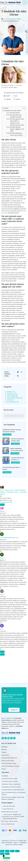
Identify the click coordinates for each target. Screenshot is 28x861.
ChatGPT (8, 96)
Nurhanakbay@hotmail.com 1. (9, 537)
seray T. (2, 558)
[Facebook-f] (11, 738)
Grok (16, 96)
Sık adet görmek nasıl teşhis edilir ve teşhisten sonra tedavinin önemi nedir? (17, 122)
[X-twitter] (14, 738)
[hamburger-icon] (25, 2)
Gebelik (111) (11, 392)
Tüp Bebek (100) (12, 394)
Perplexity (8, 99)
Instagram (6, 860)
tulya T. (2, 594)
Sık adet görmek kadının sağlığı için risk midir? (17, 129)
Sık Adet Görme (15, 113)
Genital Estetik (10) (13, 402)
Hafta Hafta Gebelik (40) (14, 398)
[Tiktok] (5, 738)
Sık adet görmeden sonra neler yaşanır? (16, 134)
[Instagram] (2, 738)
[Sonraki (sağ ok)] (7, 854)
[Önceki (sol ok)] (2, 854)
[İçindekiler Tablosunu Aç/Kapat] (23, 108)
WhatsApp (6, 858)
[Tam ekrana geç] (7, 851)
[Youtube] (8, 738)
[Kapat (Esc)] (17, 851)
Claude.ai (18, 99)
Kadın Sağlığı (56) (12, 396)
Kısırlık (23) (10, 400)
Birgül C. (2, 511)
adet (17, 257)
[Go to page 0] (2, 654)
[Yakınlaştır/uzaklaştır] (2, 851)
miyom (14, 180)
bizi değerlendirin (5, 502)
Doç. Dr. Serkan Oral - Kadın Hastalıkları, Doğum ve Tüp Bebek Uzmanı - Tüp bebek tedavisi (13, 492)
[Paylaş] (12, 851)
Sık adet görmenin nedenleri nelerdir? (16, 116)
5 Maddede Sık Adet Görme (12, 110)
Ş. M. (1, 629)
